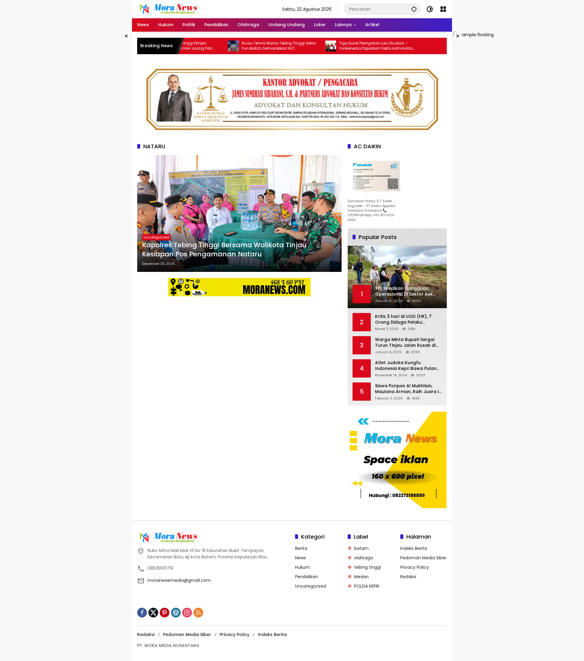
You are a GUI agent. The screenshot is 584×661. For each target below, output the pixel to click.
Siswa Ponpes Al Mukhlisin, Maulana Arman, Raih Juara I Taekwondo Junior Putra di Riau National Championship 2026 (407, 389)
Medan (361, 577)
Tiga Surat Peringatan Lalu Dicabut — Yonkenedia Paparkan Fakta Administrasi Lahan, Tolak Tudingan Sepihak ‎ (353, 46)
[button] (414, 9)
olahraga (363, 558)
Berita (301, 548)
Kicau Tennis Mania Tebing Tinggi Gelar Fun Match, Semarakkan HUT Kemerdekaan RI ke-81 (254, 46)
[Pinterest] (164, 612)
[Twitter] (153, 612)
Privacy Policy (414, 567)
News (300, 558)
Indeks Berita (413, 548)
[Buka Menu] (443, 9)
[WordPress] (176, 612)
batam (361, 548)
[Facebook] (142, 612)
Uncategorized (156, 237)
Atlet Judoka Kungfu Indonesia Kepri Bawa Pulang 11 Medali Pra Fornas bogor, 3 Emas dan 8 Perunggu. (407, 366)
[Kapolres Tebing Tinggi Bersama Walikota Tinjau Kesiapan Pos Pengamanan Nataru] (239, 213)
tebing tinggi (367, 567)
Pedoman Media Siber (423, 558)
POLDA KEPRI (366, 586)
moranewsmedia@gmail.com (179, 580)
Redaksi (408, 577)
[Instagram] (187, 612)
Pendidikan (306, 577)
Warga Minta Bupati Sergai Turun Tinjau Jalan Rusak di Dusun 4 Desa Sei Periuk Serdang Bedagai (405, 343)
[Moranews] (167, 9)
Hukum (302, 567)
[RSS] (198, 612)
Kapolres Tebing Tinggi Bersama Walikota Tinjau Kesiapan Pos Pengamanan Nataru (224, 250)
